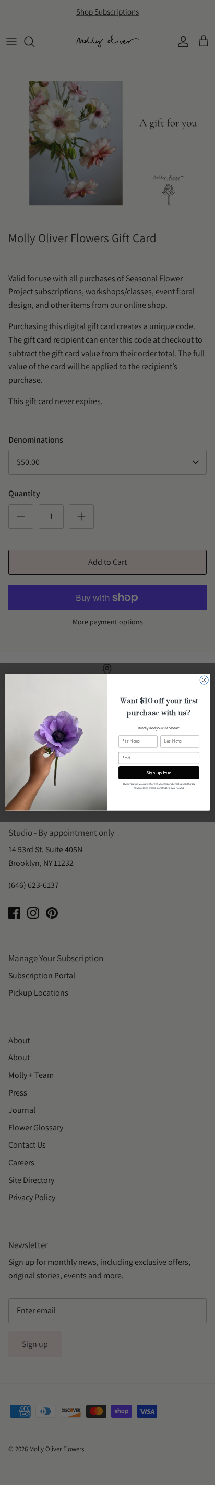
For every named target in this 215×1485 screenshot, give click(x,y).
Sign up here (159, 773)
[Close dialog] (204, 680)
